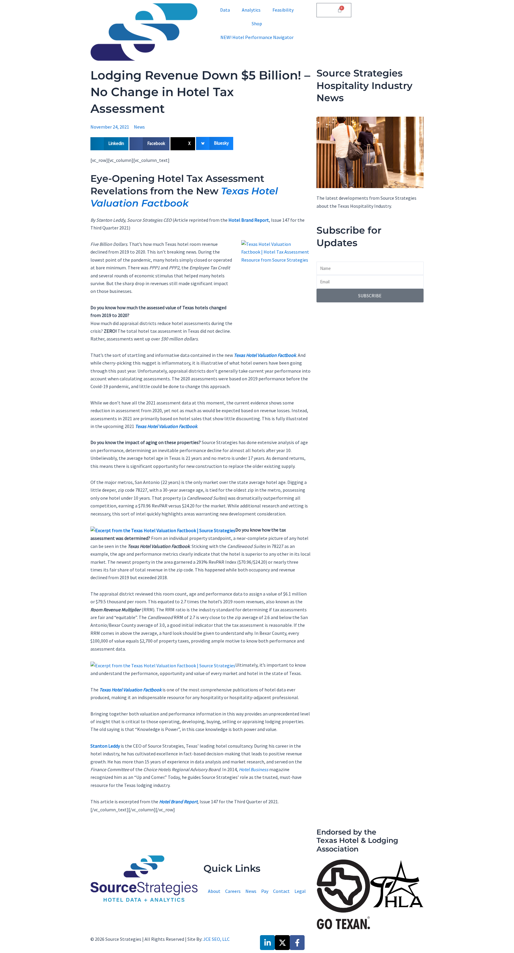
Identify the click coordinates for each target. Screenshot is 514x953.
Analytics (251, 10)
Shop (257, 23)
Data (225, 10)
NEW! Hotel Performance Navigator (257, 37)
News (139, 127)
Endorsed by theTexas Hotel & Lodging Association (357, 841)
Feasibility (283, 10)
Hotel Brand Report (248, 220)
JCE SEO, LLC (216, 939)
